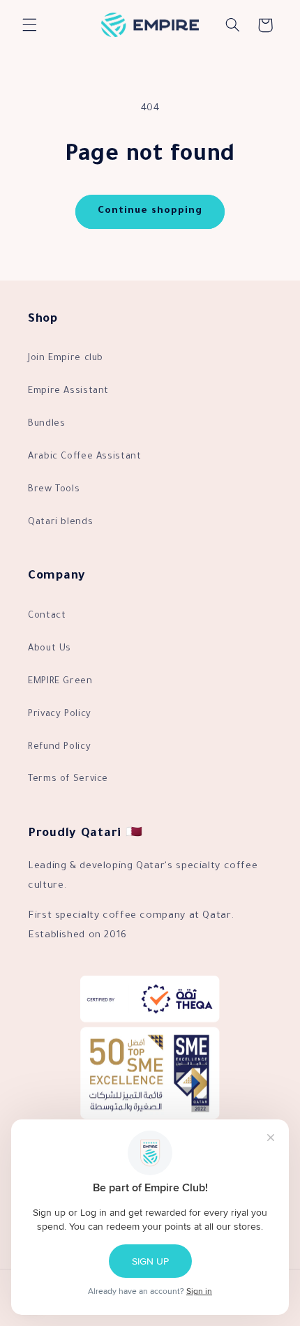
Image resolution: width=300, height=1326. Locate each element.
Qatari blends (60, 523)
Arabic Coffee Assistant (85, 457)
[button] (29, 25)
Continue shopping (150, 211)
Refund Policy (59, 747)
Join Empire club (65, 359)
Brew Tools (54, 490)
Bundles (46, 424)
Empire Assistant (68, 391)
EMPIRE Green (60, 682)
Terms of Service (68, 779)
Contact (47, 616)
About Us (49, 649)
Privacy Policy (59, 715)
